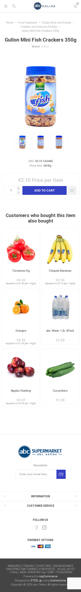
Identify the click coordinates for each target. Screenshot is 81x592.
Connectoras (58, 580)
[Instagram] (44, 527)
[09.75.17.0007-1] (60, 307)
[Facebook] (37, 527)
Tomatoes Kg (21, 270)
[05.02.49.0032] (60, 247)
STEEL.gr (36, 580)
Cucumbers (60, 390)
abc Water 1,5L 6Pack (60, 330)
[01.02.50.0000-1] (21, 247)
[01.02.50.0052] (60, 367)
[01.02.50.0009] (21, 307)
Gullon (45, 46)
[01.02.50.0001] (21, 367)
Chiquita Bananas (60, 270)
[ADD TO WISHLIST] (72, 190)
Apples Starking (21, 390)
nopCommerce (48, 576)
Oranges (21, 330)
